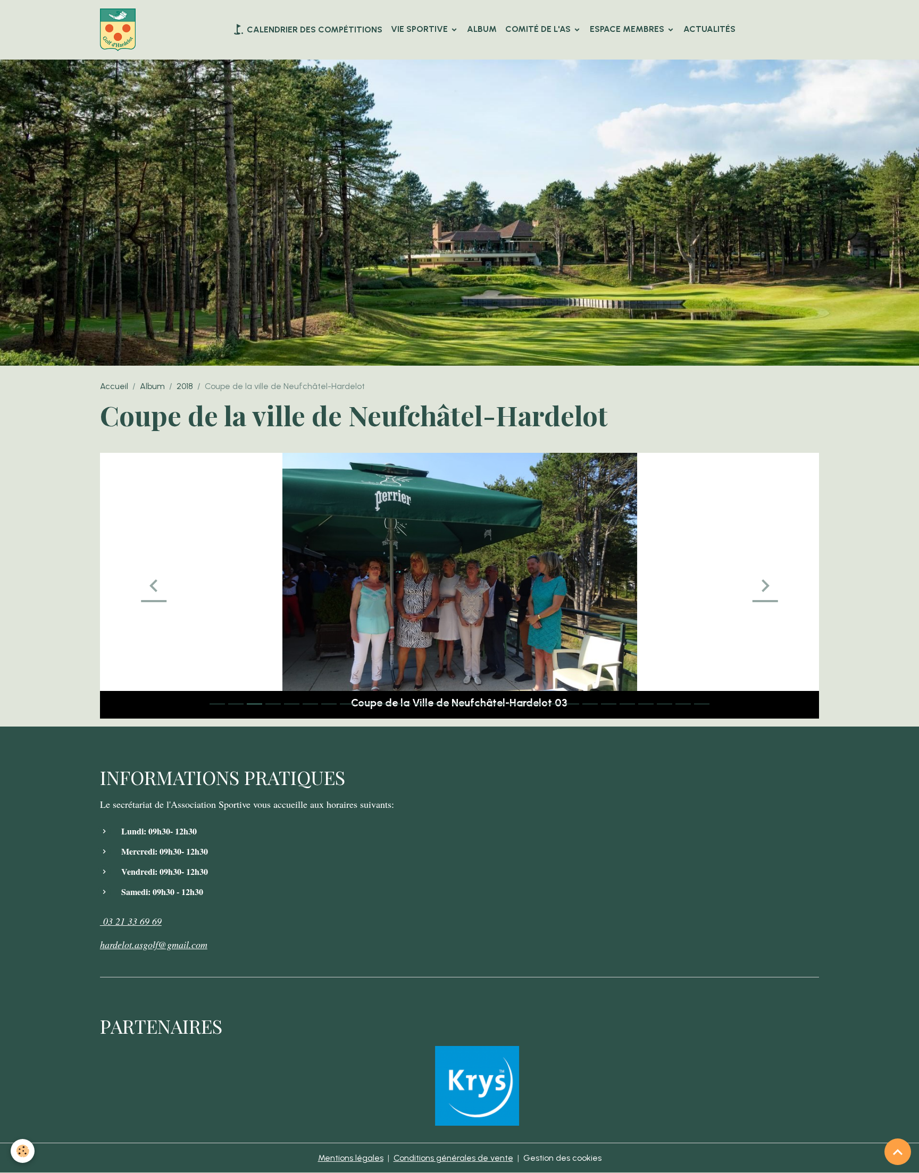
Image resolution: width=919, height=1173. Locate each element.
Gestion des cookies (562, 1158)
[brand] (120, 30)
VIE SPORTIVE (420, 29)
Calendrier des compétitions (313, 29)
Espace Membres (628, 29)
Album (482, 29)
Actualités (709, 29)
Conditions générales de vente (453, 1158)
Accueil (114, 386)
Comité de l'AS (539, 29)
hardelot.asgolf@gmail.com (153, 944)
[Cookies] (23, 1151)
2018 (185, 386)
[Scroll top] (897, 1151)
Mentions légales (350, 1158)
